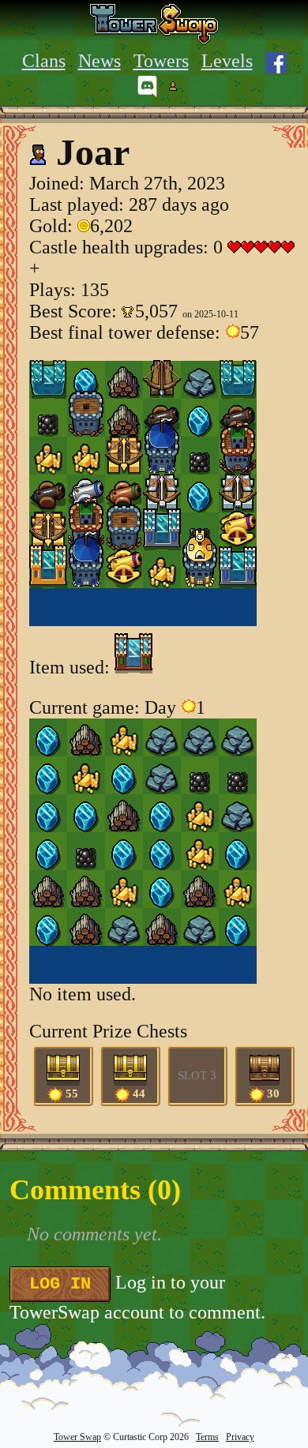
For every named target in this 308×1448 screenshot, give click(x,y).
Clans (44, 61)
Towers (161, 61)
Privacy (240, 1436)
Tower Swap (77, 1436)
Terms (207, 1436)
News (99, 61)
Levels (227, 61)
